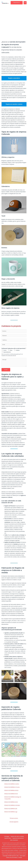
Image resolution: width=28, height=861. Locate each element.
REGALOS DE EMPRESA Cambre (11, 784)
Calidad (17, 350)
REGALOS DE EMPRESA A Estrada (12, 805)
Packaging (6, 836)
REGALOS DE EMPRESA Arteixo (11, 790)
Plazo (11, 350)
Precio (4, 350)
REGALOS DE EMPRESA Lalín (10, 808)
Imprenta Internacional (18, 838)
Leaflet (14, 756)
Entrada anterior (14, 818)
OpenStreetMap (23, 756)
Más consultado (14, 840)
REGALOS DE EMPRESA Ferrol (11, 793)
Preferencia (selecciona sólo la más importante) (14, 348)
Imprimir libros (7, 838)
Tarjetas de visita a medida (17, 836)
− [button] (3, 746)
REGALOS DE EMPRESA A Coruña (12, 787)
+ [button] (3, 744)
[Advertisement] (14, 25)
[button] (17, 2)
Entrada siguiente (14, 822)
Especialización (7, 352)
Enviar (5, 369)
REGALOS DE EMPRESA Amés (11, 802)
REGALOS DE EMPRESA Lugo (10, 812)
